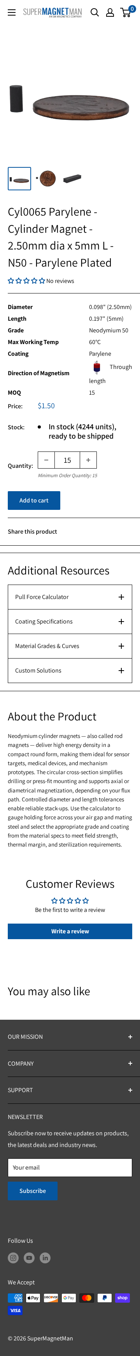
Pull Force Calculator (41, 597)
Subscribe (32, 1191)
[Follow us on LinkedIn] (45, 1257)
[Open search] (95, 12)
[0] (126, 12)
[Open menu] (12, 12)
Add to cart (34, 500)
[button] (27, 281)
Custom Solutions (38, 670)
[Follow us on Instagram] (13, 1257)
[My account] (110, 12)
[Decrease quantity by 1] (46, 460)
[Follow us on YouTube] (29, 1257)
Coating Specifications (44, 621)
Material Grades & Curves (47, 646)
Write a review (70, 931)
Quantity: (20, 466)
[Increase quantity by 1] (88, 460)
